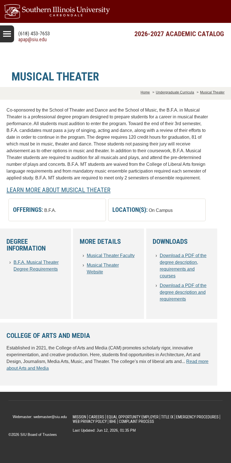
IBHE (112, 421)
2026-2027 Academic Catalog (179, 34)
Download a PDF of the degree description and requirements (183, 292)
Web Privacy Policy (90, 421)
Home (145, 92)
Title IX (167, 417)
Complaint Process (136, 421)
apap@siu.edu (32, 39)
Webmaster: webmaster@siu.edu (40, 417)
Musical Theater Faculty (111, 255)
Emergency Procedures (197, 417)
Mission (79, 417)
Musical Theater (212, 92)
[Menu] (7, 33)
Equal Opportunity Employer (133, 417)
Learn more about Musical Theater (58, 190)
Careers (96, 417)
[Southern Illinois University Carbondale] (115, 11)
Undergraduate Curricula (175, 92)
